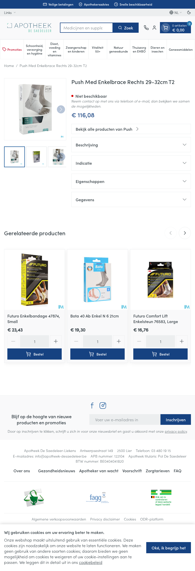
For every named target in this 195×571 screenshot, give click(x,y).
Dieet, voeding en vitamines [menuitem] (55, 49)
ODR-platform (152, 519)
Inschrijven (176, 419)
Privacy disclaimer (105, 519)
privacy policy (176, 431)
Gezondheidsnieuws (56, 470)
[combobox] (86, 28)
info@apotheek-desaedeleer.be (61, 456)
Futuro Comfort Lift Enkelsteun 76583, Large (155, 318)
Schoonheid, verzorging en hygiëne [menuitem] (35, 49)
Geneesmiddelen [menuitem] (182, 50)
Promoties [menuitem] (14, 49)
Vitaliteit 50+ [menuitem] (99, 49)
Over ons (21, 470)
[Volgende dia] (185, 233)
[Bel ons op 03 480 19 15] (146, 27)
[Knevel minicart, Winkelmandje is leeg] (165, 27)
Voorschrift (132, 470)
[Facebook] (92, 405)
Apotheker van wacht (98, 470)
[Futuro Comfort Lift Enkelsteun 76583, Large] (160, 279)
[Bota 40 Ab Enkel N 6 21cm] (97, 279)
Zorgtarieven (158, 470)
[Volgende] (61, 109)
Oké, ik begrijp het (169, 547)
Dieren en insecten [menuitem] (159, 49)
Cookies (130, 519)
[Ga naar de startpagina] (29, 27)
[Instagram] (103, 405)
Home (9, 65)
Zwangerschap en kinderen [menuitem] (77, 49)
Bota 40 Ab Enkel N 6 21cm (94, 315)
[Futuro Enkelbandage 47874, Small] (34, 279)
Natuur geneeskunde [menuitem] (119, 49)
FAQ (178, 470)
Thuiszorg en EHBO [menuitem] (140, 49)
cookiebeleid (90, 562)
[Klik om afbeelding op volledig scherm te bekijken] (35, 109)
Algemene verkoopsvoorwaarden (59, 519)
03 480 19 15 (161, 450)
